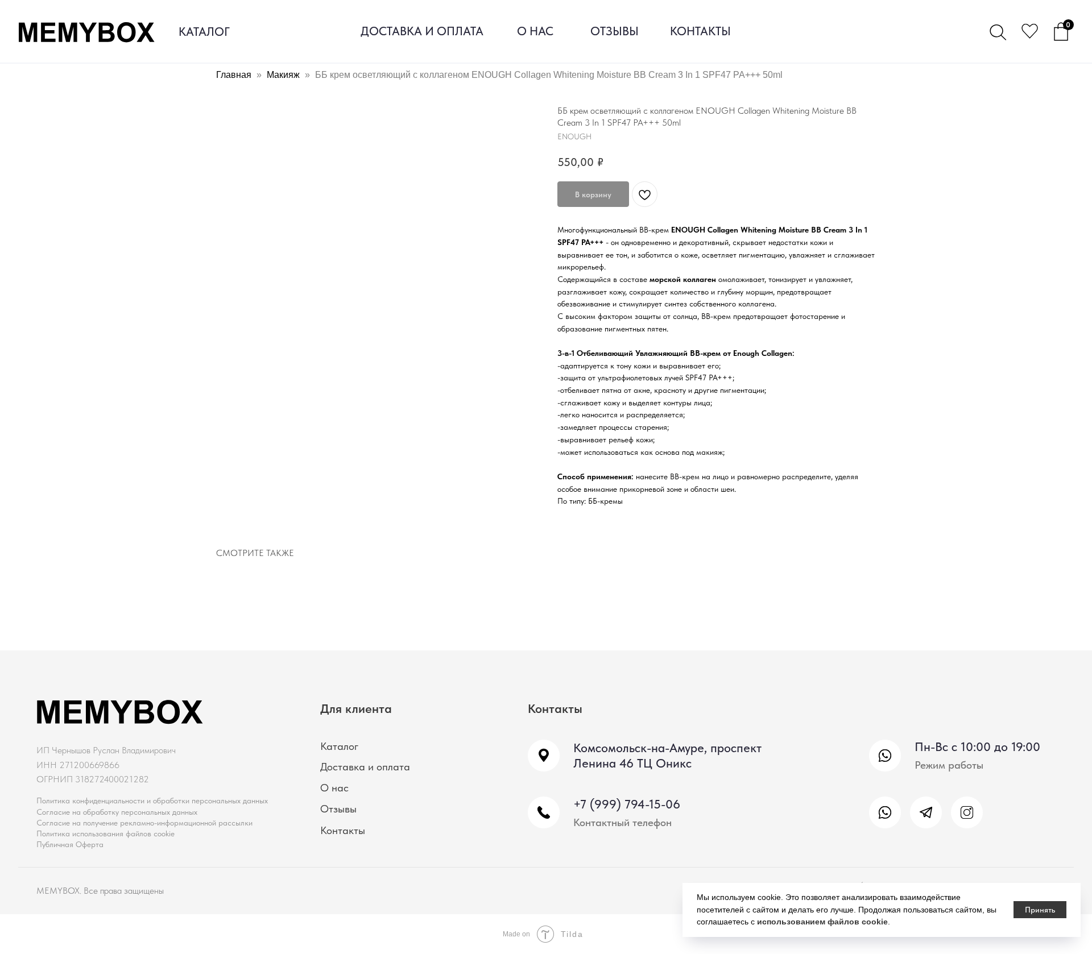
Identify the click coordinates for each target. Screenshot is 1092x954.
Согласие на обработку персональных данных (116, 812)
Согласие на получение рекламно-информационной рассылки (144, 823)
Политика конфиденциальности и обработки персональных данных (152, 800)
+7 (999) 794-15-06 (626, 804)
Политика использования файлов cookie (105, 833)
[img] (885, 812)
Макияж (283, 75)
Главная (233, 75)
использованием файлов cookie (822, 921)
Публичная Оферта (70, 844)
